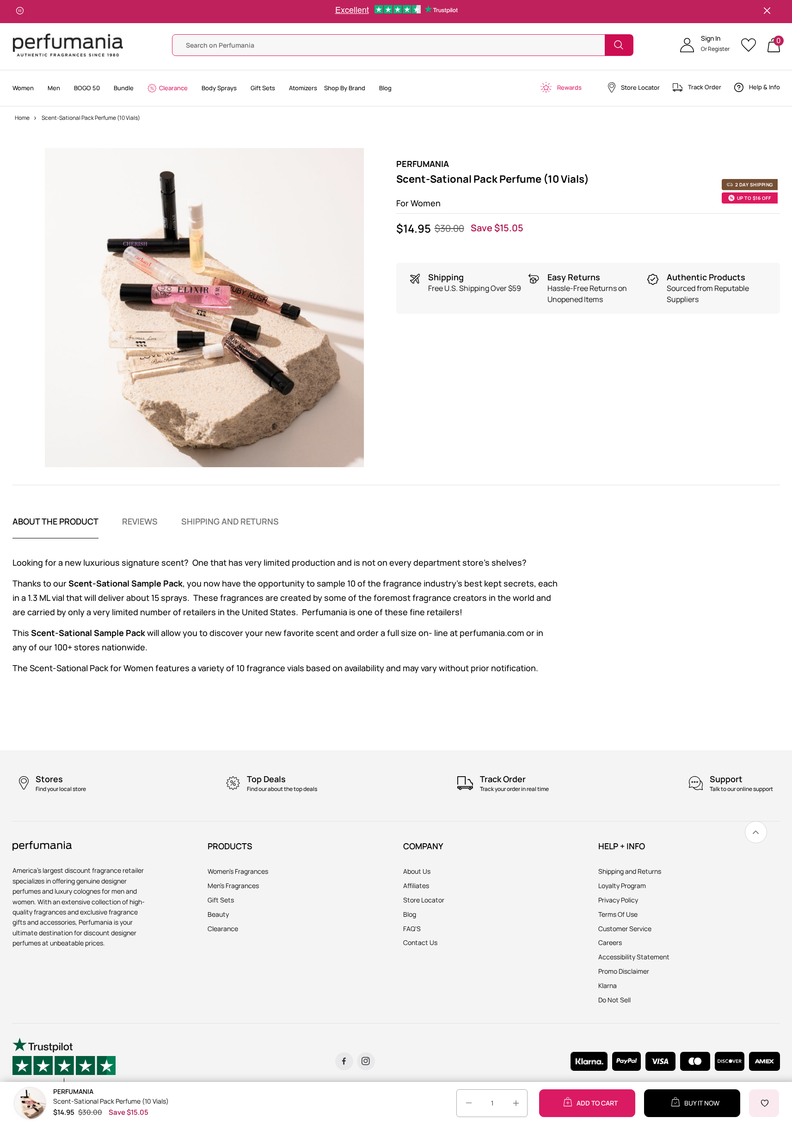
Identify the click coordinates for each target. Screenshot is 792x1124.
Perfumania (422, 163)
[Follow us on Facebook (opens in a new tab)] (344, 1061)
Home (22, 118)
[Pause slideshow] (19, 12)
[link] (756, 832)
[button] (705, 45)
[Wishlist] (751, 45)
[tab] (55, 527)
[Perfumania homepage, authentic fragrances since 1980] (67, 44)
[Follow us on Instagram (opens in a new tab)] (366, 1061)
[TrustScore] (64, 1061)
